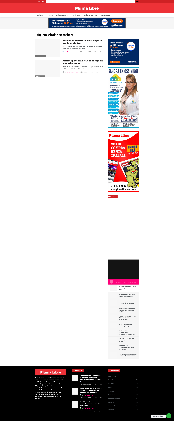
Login (137, 1)
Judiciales (123, 383)
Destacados (40, 56)
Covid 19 (123, 402)
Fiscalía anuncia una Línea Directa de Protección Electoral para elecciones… (90, 377)
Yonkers (123, 391)
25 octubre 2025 (85, 51)
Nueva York (40, 76)
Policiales (123, 395)
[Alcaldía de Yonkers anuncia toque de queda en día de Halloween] (47, 48)
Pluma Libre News (72, 51)
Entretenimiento (123, 398)
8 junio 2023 (84, 72)
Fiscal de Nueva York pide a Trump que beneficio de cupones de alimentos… (91, 390)
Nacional (123, 410)
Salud (123, 387)
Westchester (123, 380)
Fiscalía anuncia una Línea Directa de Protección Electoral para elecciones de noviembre (78, 1)
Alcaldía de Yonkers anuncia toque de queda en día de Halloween (91, 404)
